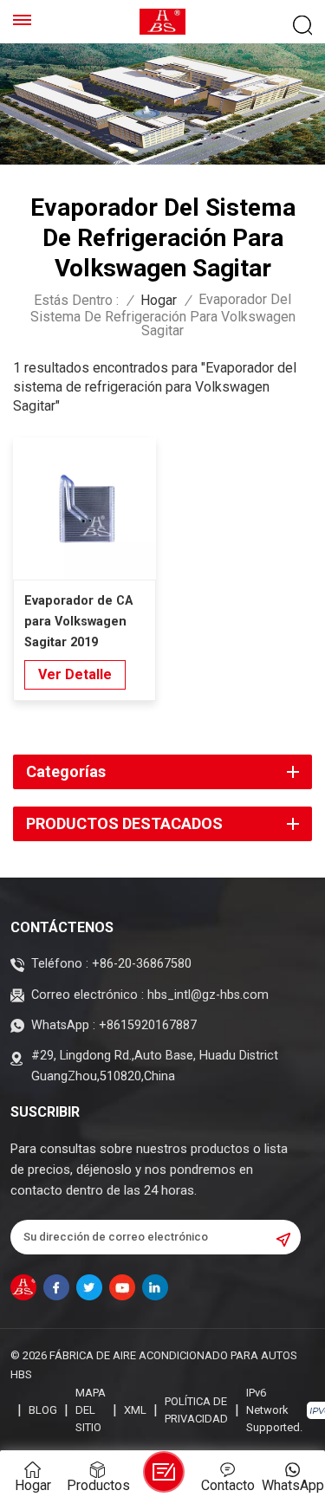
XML (135, 1409)
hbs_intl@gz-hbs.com (208, 995)
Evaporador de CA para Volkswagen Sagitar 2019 (78, 621)
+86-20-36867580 (142, 963)
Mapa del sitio (90, 1410)
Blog (43, 1409)
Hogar (158, 301)
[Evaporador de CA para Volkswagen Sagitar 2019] (84, 508)
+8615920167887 (148, 1025)
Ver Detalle (75, 674)
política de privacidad (196, 1410)
